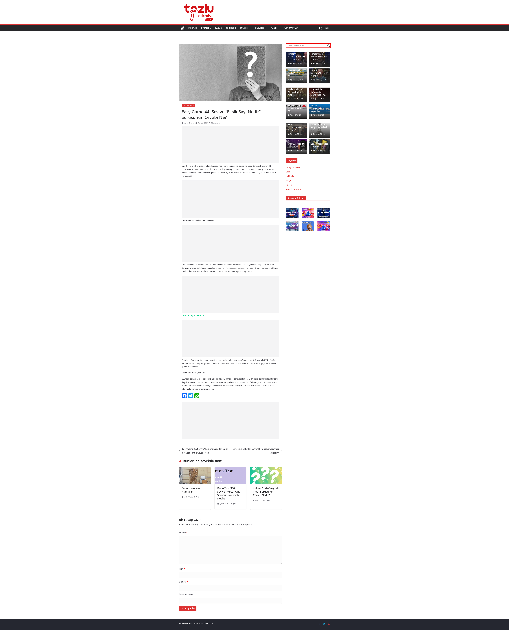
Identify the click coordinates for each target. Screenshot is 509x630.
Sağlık (218, 28)
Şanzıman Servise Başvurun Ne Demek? (294, 126)
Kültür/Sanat (291, 28)
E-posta (183, 581)
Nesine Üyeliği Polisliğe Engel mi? (295, 73)
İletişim (289, 180)
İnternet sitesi (186, 594)
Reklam (289, 185)
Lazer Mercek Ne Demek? (319, 145)
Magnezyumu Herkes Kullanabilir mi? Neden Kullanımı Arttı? (296, 89)
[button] (249, 28)
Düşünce (259, 28)
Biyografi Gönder (293, 167)
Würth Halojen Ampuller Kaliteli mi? (319, 127)
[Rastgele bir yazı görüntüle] (327, 28)
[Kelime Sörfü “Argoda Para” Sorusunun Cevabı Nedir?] (266, 469)
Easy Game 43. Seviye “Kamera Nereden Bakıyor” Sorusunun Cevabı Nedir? (205, 450)
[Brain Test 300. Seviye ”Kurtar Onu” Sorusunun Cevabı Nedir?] (230, 469)
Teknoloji (231, 28)
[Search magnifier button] (328, 45)
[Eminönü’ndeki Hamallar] (195, 469)
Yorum (183, 532)
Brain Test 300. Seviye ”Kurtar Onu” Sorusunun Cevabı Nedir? (229, 493)
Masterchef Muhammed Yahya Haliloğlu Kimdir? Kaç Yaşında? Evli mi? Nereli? (319, 52)
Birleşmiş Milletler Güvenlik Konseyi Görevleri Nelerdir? (256, 450)
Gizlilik (288, 171)
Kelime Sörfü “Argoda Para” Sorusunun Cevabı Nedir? (266, 491)
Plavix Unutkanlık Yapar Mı (316, 108)
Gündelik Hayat (188, 106)
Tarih (274, 28)
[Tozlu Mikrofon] (182, 28)
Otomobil (206, 28)
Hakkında (290, 176)
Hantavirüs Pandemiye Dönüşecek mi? (318, 92)
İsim (182, 568)
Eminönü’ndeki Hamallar (191, 489)
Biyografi (192, 28)
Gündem (244, 28)
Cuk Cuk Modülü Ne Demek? (296, 145)
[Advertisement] (230, 144)
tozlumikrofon (189, 123)
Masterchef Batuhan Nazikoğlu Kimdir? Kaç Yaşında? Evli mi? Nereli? (319, 69)
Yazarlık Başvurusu (294, 189)
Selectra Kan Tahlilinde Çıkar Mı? (295, 108)
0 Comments (215, 123)
